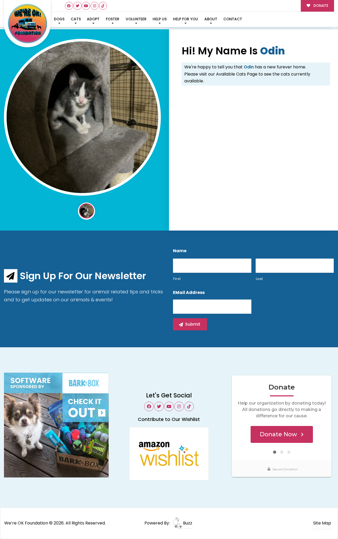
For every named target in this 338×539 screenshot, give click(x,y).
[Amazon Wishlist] (169, 453)
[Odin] (82, 117)
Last (259, 278)
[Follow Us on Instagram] (95, 6)
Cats (76, 19)
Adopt (93, 19)
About (210, 19)
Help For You (185, 19)
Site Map (322, 523)
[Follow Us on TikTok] (103, 6)
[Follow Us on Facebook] (69, 6)
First (177, 278)
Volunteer (136, 19)
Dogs (59, 19)
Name (179, 251)
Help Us (160, 19)
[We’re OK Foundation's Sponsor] (56, 425)
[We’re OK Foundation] (27, 24)
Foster (112, 19)
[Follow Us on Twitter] (77, 6)
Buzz (187, 523)
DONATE (320, 5)
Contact (232, 19)
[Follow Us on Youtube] (86, 6)
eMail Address (189, 293)
